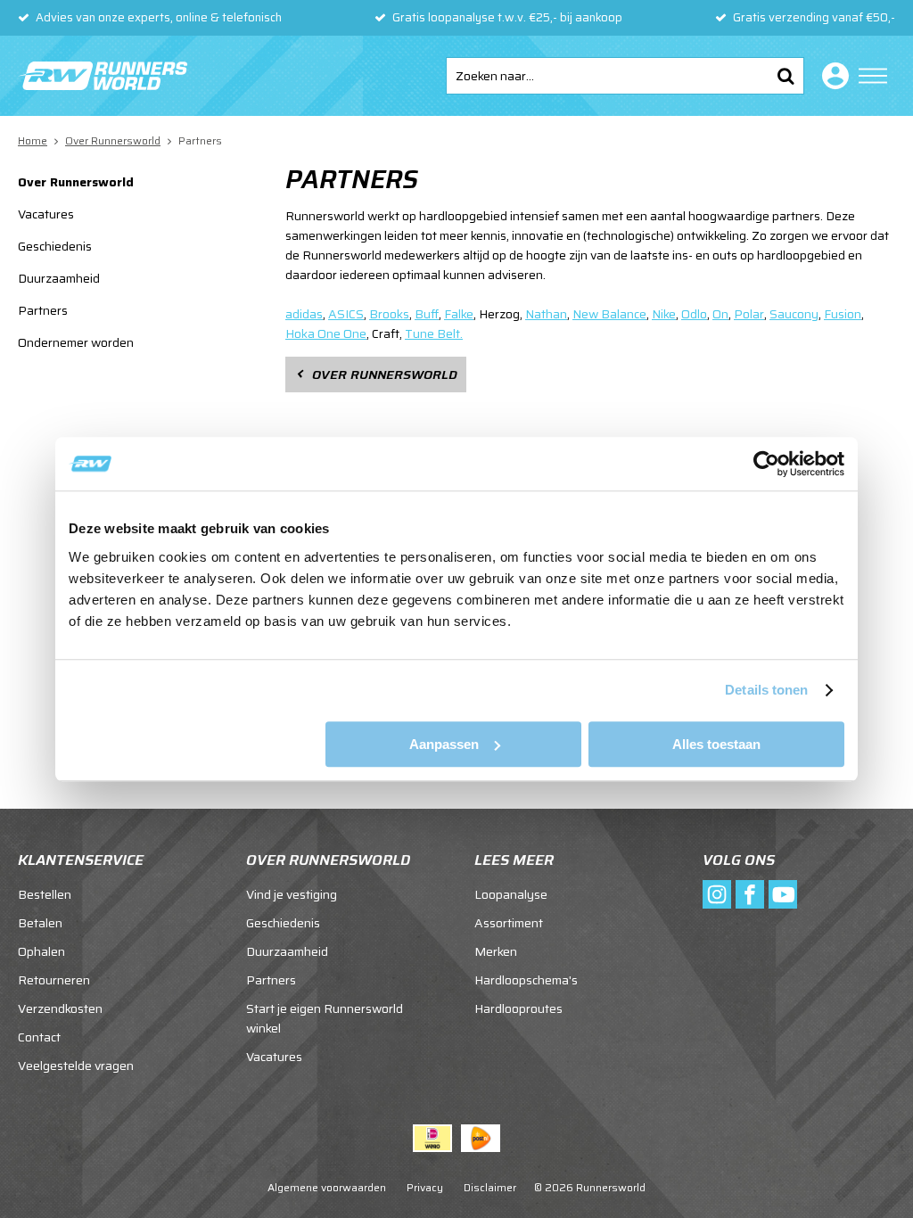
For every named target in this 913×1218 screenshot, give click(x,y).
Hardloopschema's (526, 980)
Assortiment (508, 923)
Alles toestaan (716, 744)
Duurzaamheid (59, 278)
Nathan (546, 314)
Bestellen (44, 894)
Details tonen (766, 689)
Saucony (793, 314)
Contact (39, 1037)
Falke (458, 314)
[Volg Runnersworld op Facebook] (750, 894)
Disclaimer (490, 1187)
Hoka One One (325, 333)
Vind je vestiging (291, 894)
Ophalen (41, 951)
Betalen (40, 923)
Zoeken (785, 76)
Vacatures (46, 214)
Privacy (425, 1187)
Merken (495, 951)
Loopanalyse (510, 894)
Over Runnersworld (76, 182)
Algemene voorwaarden (326, 1187)
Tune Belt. (434, 333)
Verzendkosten (60, 1008)
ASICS (346, 314)
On (720, 314)
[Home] (102, 75)
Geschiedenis (55, 246)
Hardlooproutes (518, 1008)
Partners (43, 310)
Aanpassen (444, 744)
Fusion (842, 314)
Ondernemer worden (76, 342)
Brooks (389, 314)
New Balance (609, 314)
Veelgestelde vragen (76, 1065)
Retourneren (54, 980)
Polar (749, 314)
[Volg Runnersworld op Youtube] (783, 894)
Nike (664, 314)
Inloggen (832, 76)
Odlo (694, 314)
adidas (304, 314)
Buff (427, 314)
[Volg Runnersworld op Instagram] (717, 894)
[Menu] (873, 75)
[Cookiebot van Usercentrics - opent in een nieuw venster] (766, 463)
